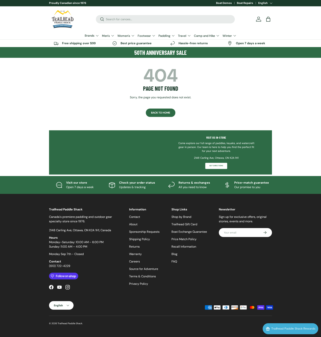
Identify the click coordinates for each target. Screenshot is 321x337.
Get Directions (216, 166)
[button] (268, 19)
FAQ (174, 261)
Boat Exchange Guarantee (189, 232)
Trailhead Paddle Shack (70, 323)
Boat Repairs (245, 3)
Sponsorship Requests (144, 232)
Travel (182, 36)
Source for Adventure (143, 269)
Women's (123, 36)
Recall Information (183, 247)
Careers (134, 261)
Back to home (160, 112)
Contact (134, 217)
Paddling (164, 36)
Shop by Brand (181, 217)
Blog (174, 254)
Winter (227, 36)
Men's (106, 36)
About (133, 224)
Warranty (135, 254)
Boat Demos (224, 3)
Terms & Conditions (142, 276)
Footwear (144, 36)
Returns (134, 247)
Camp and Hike (204, 36)
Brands (89, 36)
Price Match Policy (184, 239)
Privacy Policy (138, 284)
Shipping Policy (139, 239)
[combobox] (165, 19)
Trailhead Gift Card (184, 224)
